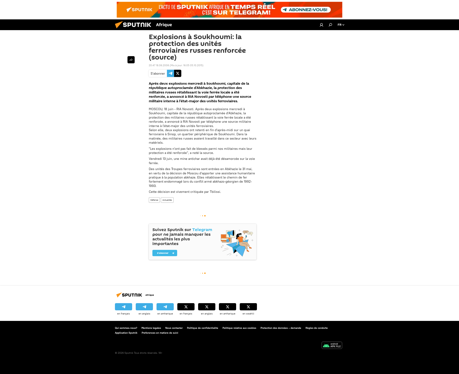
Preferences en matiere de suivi (160, 332)
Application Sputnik (126, 332)
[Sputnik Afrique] (134, 29)
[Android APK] (332, 346)
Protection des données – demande (281, 328)
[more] (131, 59)
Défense (154, 200)
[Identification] (321, 24)
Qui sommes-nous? (126, 328)
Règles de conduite (317, 328)
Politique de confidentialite (202, 328)
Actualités (167, 200)
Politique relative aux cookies (239, 328)
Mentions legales (151, 328)
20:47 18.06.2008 (159, 65)
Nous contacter (174, 328)
